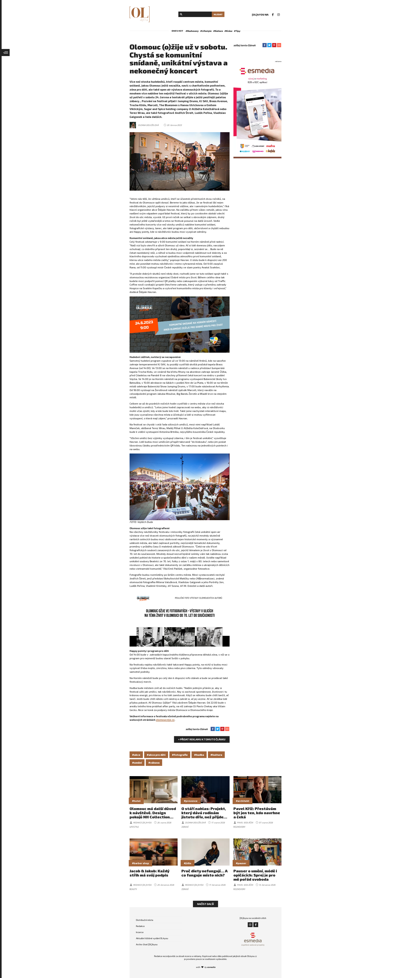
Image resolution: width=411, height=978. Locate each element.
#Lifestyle (205, 31)
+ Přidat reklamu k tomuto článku (201, 739)
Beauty (133, 889)
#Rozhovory (191, 31)
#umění (137, 762)
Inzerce (140, 932)
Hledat (218, 14)
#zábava (154, 762)
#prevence (190, 800)
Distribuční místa (144, 920)
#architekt (242, 800)
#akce (136, 754)
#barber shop (140, 863)
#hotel (136, 800)
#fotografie (180, 754)
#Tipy (237, 31)
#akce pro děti (156, 754)
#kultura (216, 754)
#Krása (228, 31)
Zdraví (184, 827)
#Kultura (218, 31)
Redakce (140, 926)
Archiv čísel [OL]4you (146, 944)
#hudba (199, 754)
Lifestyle (134, 827)
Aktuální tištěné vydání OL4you (152, 938)
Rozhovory (239, 827)
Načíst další (205, 903)
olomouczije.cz (165, 719)
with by (205, 967)
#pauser (241, 863)
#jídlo (187, 863)
